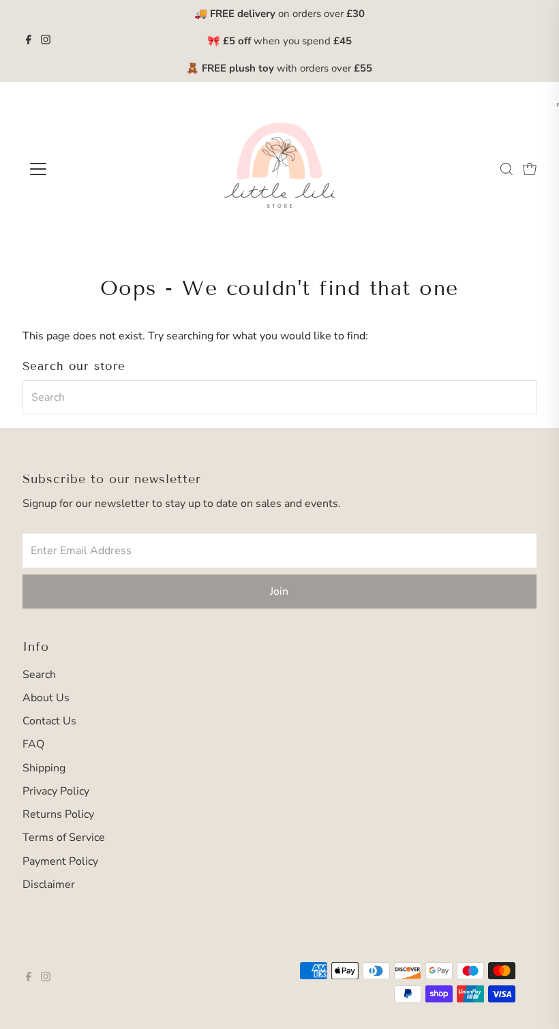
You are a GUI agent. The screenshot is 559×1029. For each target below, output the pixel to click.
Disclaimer (48, 884)
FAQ (33, 744)
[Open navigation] (83, 169)
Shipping (43, 768)
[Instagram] (45, 41)
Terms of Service (63, 837)
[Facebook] (28, 41)
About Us (46, 697)
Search (39, 674)
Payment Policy (60, 861)
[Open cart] (530, 169)
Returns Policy (58, 814)
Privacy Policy (55, 791)
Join (279, 591)
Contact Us (49, 720)
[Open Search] (506, 169)
